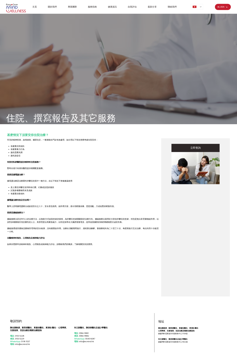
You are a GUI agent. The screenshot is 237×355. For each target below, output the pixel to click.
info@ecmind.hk (22, 344)
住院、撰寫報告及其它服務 (61, 118)
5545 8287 (90, 338)
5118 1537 (25, 341)
